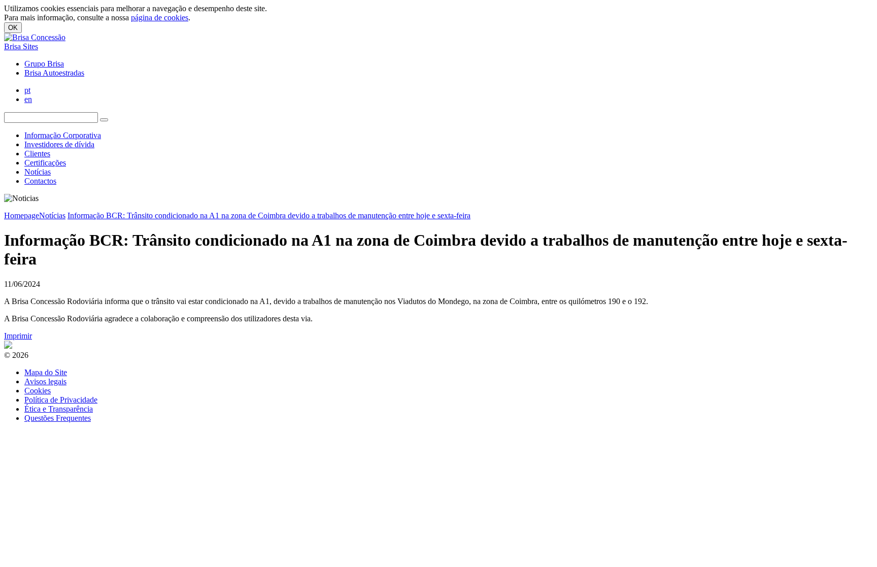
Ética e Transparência (58, 409)
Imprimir (18, 335)
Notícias (37, 172)
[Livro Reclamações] (8, 346)
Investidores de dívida (59, 144)
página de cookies (159, 17)
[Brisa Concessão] (34, 37)
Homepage (21, 215)
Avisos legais (45, 381)
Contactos (40, 181)
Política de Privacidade (60, 399)
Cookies (37, 390)
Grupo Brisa (44, 63)
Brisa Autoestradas (54, 73)
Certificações (45, 162)
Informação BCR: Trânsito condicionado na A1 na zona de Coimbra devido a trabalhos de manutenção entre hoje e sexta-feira (269, 215)
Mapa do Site (45, 372)
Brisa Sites (21, 46)
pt (27, 90)
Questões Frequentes (57, 418)
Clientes (37, 153)
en (28, 99)
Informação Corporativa (62, 135)
